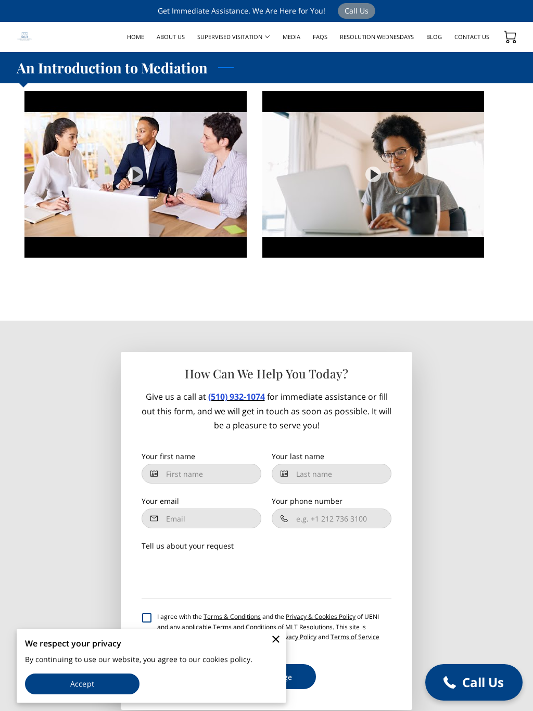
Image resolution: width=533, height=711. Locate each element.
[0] (510, 37)
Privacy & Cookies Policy (321, 616)
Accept (82, 684)
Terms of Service (355, 636)
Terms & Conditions (232, 616)
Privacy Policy (296, 636)
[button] (474, 682)
